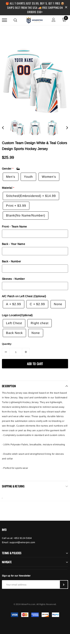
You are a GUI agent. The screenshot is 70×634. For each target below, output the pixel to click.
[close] (66, 8)
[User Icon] (53, 20)
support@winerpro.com (22, 542)
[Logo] (34, 20)
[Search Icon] (15, 20)
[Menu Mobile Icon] (4, 20)
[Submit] (64, 584)
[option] (35, 81)
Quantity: (7, 344)
